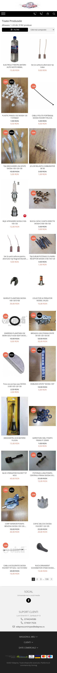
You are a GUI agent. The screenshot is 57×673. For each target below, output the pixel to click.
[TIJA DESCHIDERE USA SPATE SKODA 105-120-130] (14, 146)
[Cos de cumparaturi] (48, 13)
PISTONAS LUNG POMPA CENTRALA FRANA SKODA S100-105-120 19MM (42, 474)
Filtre (16, 29)
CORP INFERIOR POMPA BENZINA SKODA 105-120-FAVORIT (15, 525)
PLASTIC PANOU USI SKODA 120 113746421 (14, 116)
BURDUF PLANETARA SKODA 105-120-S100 (14, 299)
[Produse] (3, 14)
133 (46, 579)
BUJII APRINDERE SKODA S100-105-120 (15, 222)
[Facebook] (28, 600)
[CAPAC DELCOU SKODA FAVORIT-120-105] (42, 503)
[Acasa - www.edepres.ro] (28, 5)
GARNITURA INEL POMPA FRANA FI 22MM (42, 439)
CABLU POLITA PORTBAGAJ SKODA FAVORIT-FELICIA (42, 116)
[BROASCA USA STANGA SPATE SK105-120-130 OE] (42, 321)
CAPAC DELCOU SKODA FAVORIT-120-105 (42, 525)
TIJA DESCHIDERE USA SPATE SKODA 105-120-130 (14, 167)
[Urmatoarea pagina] (51, 579)
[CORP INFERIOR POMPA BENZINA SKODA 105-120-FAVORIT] (14, 503)
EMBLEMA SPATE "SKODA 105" (42, 384)
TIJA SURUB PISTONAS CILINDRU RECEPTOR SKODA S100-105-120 (42, 257)
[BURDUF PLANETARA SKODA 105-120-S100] (14, 282)
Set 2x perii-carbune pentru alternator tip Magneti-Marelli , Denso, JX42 (15, 257)
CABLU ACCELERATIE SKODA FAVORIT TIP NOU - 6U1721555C (14, 566)
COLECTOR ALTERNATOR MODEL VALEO (42, 299)
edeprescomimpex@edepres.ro (30, 626)
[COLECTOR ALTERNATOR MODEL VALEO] (42, 282)
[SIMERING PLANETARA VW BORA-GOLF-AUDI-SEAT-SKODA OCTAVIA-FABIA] (14, 321)
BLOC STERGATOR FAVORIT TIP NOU (14, 474)
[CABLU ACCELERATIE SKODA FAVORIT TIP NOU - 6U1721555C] (14, 550)
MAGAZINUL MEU (27, 636)
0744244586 (30, 619)
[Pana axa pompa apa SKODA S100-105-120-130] (14, 363)
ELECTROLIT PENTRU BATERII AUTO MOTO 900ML (14, 66)
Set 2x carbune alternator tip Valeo (42, 66)
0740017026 (30, 622)
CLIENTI (27, 642)
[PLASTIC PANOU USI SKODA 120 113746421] (14, 95)
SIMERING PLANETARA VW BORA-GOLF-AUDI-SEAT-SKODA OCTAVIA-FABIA (14, 334)
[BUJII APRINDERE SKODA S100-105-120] (14, 199)
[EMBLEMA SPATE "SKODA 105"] (42, 363)
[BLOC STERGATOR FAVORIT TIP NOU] (14, 461)
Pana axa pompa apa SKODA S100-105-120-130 (14, 385)
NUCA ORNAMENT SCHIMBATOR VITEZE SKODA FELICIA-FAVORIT (42, 566)
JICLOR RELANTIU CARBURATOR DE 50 (42, 167)
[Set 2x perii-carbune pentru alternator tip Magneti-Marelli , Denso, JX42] (14, 244)
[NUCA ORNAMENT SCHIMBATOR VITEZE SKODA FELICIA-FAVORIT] (42, 549)
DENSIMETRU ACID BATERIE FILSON (14, 439)
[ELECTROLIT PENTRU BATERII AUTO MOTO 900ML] (14, 49)
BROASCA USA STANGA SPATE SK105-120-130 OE (42, 334)
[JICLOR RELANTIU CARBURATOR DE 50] (42, 146)
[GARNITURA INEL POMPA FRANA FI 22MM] (42, 416)
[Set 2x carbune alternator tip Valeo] (42, 49)
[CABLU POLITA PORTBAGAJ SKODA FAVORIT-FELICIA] (42, 95)
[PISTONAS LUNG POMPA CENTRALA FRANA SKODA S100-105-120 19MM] (42, 461)
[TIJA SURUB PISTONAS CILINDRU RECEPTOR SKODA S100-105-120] (42, 244)
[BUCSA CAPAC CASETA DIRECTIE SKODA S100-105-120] (42, 199)
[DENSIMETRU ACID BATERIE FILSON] (14, 416)
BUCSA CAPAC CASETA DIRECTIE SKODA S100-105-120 (42, 222)
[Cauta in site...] (54, 13)
